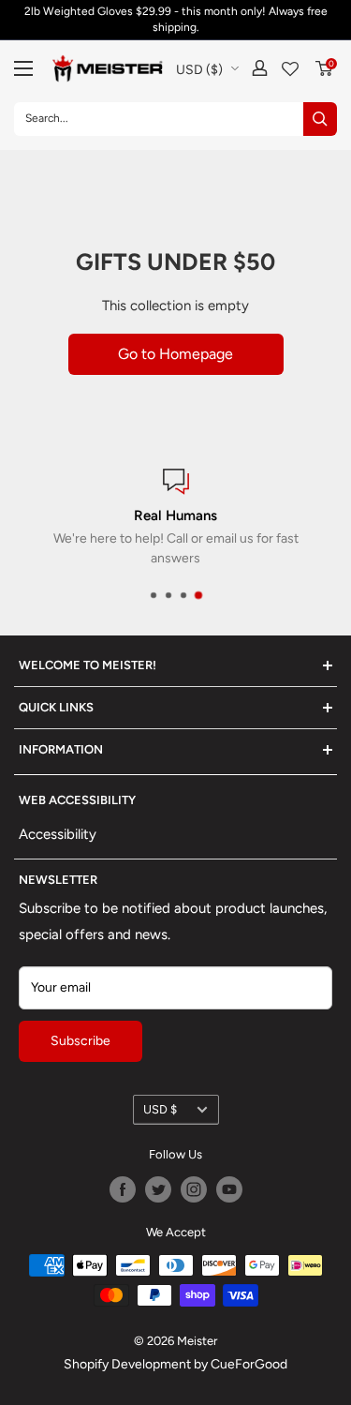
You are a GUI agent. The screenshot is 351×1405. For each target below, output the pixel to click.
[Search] (320, 119)
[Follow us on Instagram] (194, 1189)
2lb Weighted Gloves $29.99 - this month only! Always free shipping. (176, 19)
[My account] (260, 68)
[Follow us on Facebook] (123, 1189)
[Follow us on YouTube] (229, 1189)
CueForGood (249, 1364)
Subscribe (80, 1041)
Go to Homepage (175, 354)
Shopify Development (127, 1364)
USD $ (160, 1109)
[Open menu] (23, 68)
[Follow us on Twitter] (158, 1189)
